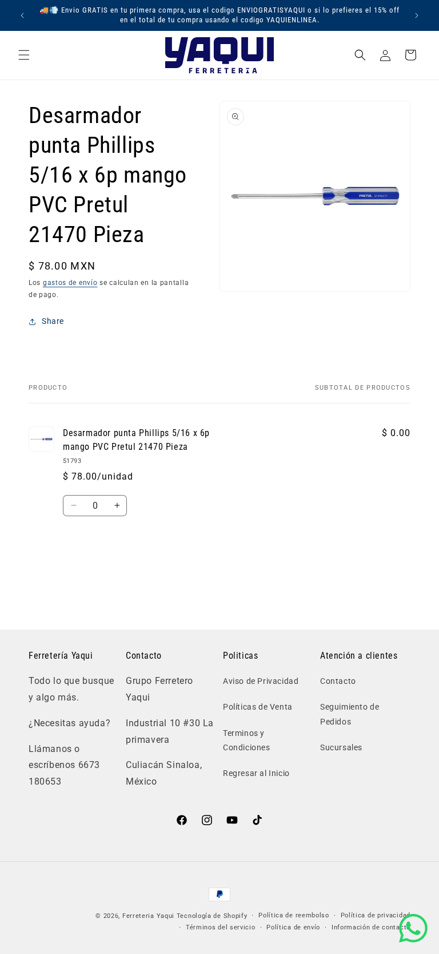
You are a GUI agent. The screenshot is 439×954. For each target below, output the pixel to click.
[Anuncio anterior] (22, 15)
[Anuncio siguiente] (416, 15)
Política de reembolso (293, 915)
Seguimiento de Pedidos (349, 714)
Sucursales (341, 747)
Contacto (338, 681)
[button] (24, 55)
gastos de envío (70, 283)
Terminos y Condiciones (246, 740)
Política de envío (293, 927)
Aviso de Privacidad (260, 681)
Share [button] (53, 321)
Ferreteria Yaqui (149, 916)
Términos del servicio (221, 927)
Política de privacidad (375, 915)
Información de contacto (371, 927)
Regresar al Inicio (256, 773)
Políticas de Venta (258, 706)
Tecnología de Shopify (212, 916)
